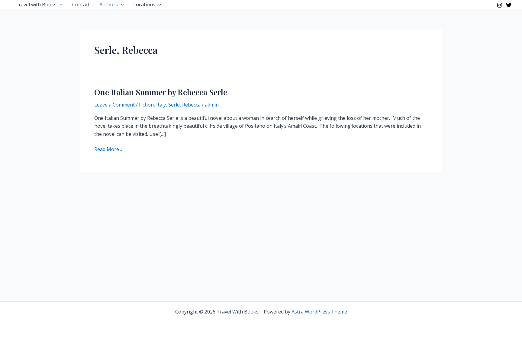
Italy (161, 104)
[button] (59, 4)
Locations (144, 4)
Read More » (108, 149)
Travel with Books (35, 4)
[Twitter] (508, 5)
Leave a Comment (114, 104)
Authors (108, 4)
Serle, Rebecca (184, 104)
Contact (81, 4)
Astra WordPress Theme (319, 311)
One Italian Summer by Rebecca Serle (160, 92)
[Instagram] (499, 5)
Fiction (146, 104)
